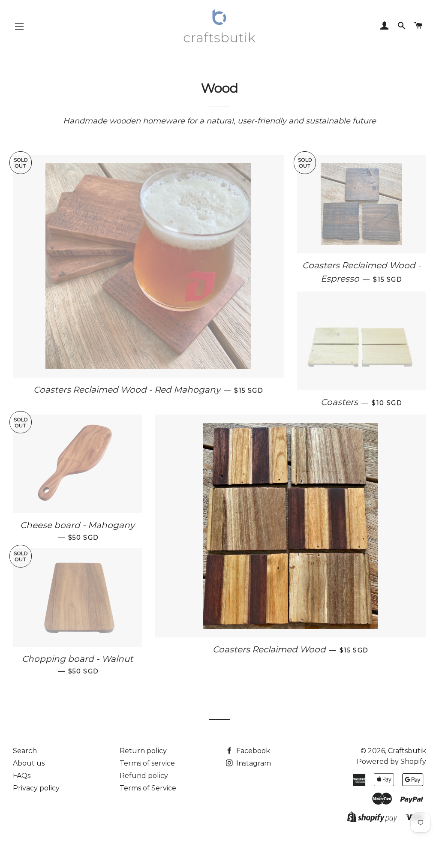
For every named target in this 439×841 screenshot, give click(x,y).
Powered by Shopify (391, 761)
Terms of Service (148, 788)
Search (25, 751)
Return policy (143, 751)
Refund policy (144, 776)
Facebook (252, 751)
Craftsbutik (407, 751)
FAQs (21, 776)
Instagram (253, 763)
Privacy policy (36, 788)
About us (29, 763)
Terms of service (147, 763)
